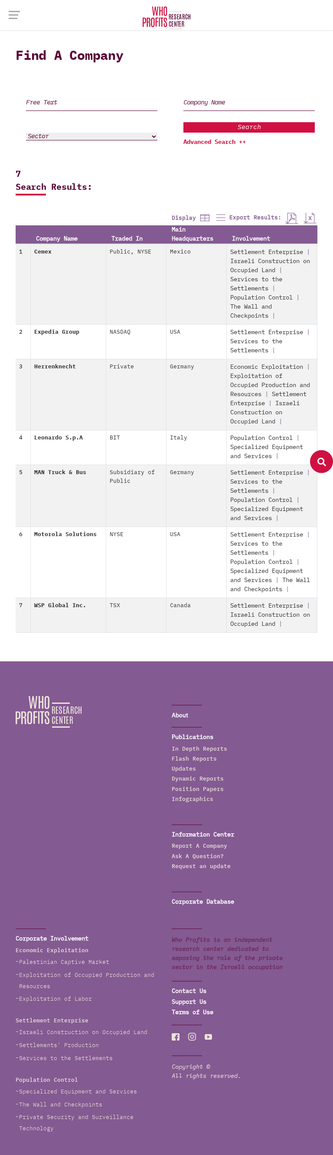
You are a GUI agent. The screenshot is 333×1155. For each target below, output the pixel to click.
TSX (115, 605)
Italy (178, 438)
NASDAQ (120, 332)
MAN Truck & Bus (60, 472)
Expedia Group (56, 332)
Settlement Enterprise (266, 252)
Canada (180, 605)
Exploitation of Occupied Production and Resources (270, 385)
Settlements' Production (59, 1045)
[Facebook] (176, 1037)
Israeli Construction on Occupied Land (265, 412)
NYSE (144, 252)
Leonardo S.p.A (58, 438)
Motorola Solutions (65, 534)
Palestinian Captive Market (64, 962)
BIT (115, 438)
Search (249, 127)
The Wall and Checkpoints (60, 1105)
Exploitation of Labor (55, 999)
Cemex (43, 252)
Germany (182, 367)
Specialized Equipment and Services (78, 1092)
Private (122, 367)
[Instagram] (192, 1037)
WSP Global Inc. (60, 605)
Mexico (180, 252)
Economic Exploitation (266, 367)
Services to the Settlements (66, 1058)
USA (175, 332)
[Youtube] (208, 1037)
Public (120, 252)
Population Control (261, 298)
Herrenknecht (55, 367)
